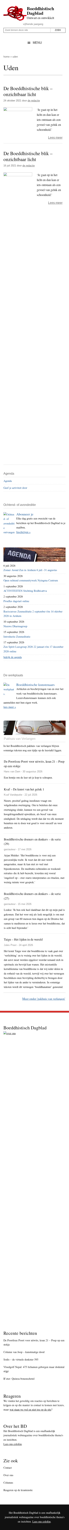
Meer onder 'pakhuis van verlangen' (43, 999)
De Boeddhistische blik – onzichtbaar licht (28, 91)
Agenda (7, 481)
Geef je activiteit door (15, 488)
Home (6, 56)
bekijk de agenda (12, 657)
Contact (7, 1467)
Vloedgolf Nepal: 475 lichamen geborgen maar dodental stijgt (33, 1369)
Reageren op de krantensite (18, 1490)
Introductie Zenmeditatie (16, 636)
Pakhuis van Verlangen (19, 738)
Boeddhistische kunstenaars (35, 684)
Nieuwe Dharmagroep (15, 626)
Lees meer (55, 137)
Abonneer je (24, 514)
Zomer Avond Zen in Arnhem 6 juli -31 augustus (30, 570)
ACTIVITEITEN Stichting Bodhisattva (25, 591)
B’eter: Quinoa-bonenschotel (18, 1378)
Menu (37, 42)
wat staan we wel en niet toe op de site (30, 1409)
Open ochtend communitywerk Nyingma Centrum (30, 580)
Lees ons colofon (12, 1444)
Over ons (8, 1475)
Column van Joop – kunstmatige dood (23, 1352)
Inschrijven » (23, 532)
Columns (8, 1482)
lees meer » (9, 707)
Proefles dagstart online (16, 601)
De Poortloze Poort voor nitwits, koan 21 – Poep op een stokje (33, 1342)
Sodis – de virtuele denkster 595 (20, 1359)
